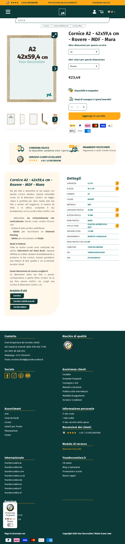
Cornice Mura (19, 307)
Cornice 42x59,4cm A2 (23, 301)
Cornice (17, 295)
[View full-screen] (55, 35)
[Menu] (15, 504)
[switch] (10, 525)
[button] (8, 12)
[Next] (55, 68)
